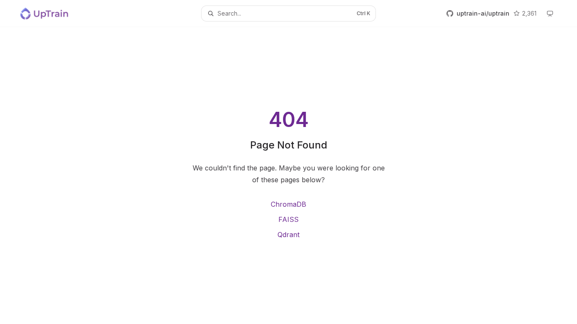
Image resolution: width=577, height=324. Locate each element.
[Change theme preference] (550, 13)
